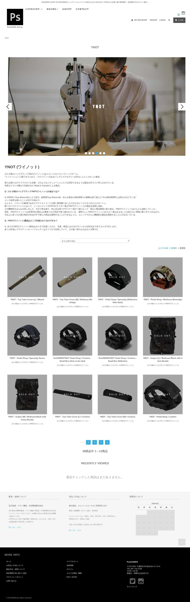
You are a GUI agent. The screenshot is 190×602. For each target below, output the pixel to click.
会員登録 (70, 565)
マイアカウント (72, 561)
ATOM (74, 577)
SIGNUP (153, 20)
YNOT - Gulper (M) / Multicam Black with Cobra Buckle (27, 418)
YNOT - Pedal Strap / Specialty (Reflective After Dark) (117, 301)
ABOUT (67, 9)
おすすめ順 (163, 248)
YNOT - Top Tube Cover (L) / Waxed (27, 299)
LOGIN (162, 20)
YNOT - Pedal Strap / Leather (162, 417)
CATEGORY (33, 9)
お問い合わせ (11, 581)
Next (181, 106)
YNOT (7, 38)
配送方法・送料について (15, 569)
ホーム (8, 561)
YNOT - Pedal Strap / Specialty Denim (27, 358)
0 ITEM (180, 20)
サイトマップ (132, 586)
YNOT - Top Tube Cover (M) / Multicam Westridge (72, 301)
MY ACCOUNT (140, 20)
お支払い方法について (14, 565)
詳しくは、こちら (15, 527)
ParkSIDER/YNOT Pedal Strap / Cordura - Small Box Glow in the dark (72, 359)
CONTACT (82, 9)
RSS (68, 577)
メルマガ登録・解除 (74, 573)
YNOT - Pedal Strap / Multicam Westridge (163, 299)
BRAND (51, 9)
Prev (8, 106)
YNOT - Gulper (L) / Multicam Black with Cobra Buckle (163, 359)
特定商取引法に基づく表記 (16, 573)
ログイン (70, 569)
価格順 (174, 248)
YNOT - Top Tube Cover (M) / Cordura (117, 417)
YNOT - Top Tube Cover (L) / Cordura (72, 417)
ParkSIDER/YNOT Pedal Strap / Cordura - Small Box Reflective (118, 359)
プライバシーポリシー (14, 577)
